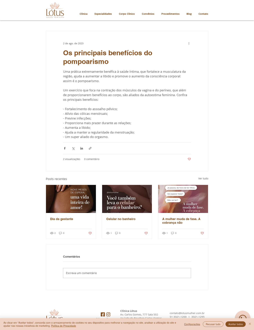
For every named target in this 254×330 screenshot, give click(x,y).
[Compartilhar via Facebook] (64, 148)
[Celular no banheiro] (127, 199)
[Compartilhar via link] (90, 148)
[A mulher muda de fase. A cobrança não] (183, 199)
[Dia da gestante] (71, 199)
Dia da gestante (61, 219)
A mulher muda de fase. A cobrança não (181, 220)
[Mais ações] (189, 43)
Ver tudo (203, 178)
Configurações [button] (192, 324)
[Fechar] (250, 324)
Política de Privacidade (63, 325)
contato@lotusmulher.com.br (187, 313)
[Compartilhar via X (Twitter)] (73, 148)
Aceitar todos (235, 324)
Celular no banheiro (120, 219)
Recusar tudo (213, 324)
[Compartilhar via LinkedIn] (81, 148)
